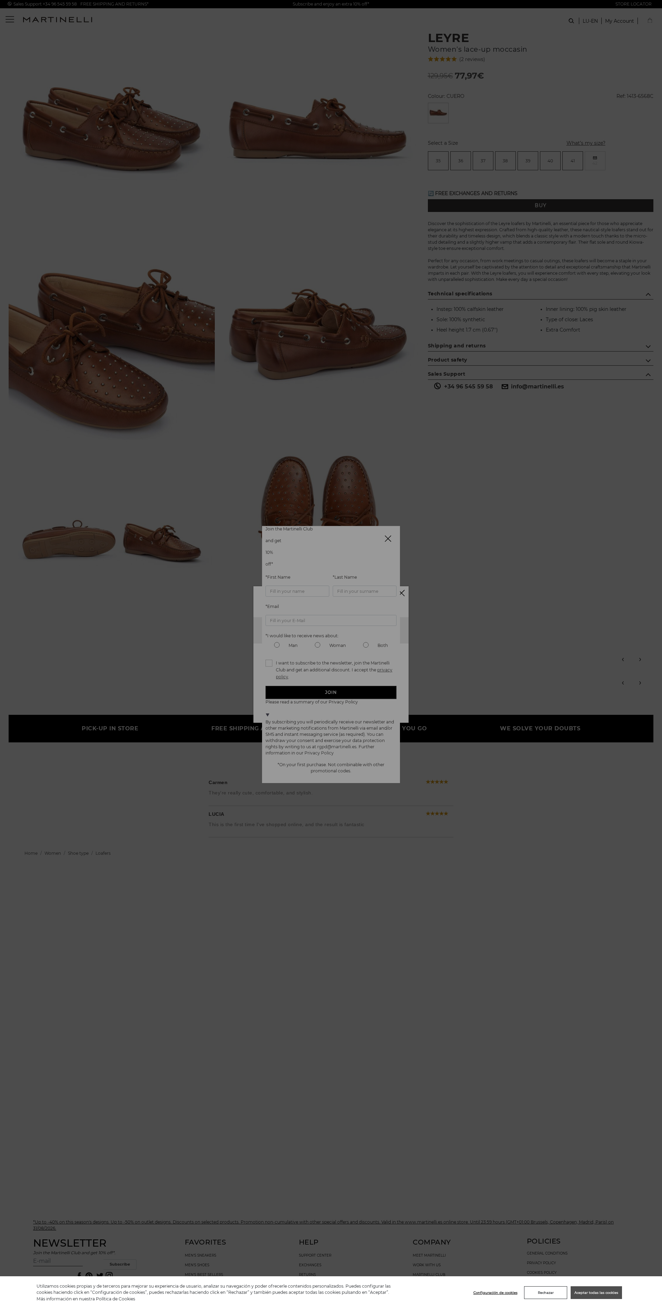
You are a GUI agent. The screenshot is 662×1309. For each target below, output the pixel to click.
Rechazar (546, 1293)
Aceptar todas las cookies (596, 1293)
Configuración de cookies (495, 1293)
